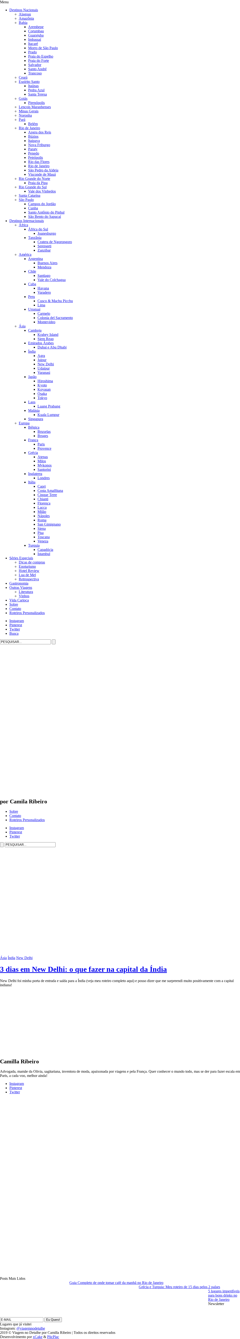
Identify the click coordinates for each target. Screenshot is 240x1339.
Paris (41, 444)
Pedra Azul (36, 90)
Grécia (33, 453)
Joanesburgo (47, 233)
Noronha (25, 115)
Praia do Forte (38, 61)
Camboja (34, 330)
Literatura (26, 592)
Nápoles (44, 516)
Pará (22, 120)
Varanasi (44, 373)
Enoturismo (27, 566)
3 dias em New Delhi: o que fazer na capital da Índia (83, 969)
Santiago (44, 276)
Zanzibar (44, 250)
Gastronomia (18, 583)
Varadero (44, 292)
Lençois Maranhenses (35, 107)
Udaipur (44, 368)
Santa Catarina (29, 195)
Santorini (44, 469)
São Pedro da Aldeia (43, 170)
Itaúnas (33, 86)
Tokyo (42, 398)
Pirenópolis (36, 103)
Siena (42, 528)
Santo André (37, 69)
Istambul (44, 554)
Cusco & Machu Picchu (55, 301)
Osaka (42, 394)
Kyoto (42, 385)
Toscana (44, 537)
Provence (44, 448)
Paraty (33, 149)
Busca (14, 633)
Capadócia (45, 550)
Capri (42, 486)
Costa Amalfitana (50, 491)
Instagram (16, 621)
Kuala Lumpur (48, 415)
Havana (43, 288)
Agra (41, 356)
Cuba (32, 284)
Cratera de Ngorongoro (55, 242)
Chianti (43, 499)
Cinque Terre (47, 495)
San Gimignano (49, 524)
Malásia (34, 410)
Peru (31, 297)
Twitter (14, 629)
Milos (42, 461)
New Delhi (46, 364)
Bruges (43, 436)
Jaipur (42, 360)
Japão (32, 377)
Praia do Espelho (40, 56)
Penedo (33, 153)
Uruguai (34, 309)
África (23, 225)
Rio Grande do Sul (33, 187)
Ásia (22, 326)
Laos (31, 402)
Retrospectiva (29, 579)
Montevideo (46, 322)
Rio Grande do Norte (34, 179)
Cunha (33, 208)
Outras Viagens (20, 588)
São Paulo (26, 200)
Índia (32, 351)
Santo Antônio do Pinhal (46, 212)
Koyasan (44, 389)
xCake (37, 1337)
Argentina (35, 259)
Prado (32, 52)
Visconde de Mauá (42, 174)
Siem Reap (46, 339)
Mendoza (44, 267)
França (33, 440)
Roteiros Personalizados (27, 613)
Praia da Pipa (38, 183)
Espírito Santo (29, 82)
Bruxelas (44, 432)
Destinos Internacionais (26, 221)
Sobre (13, 604)
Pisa (41, 533)
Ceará (23, 77)
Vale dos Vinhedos (42, 191)
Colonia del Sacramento (55, 318)
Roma (42, 520)
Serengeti (44, 246)
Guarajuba (36, 35)
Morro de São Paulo (43, 48)
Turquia (34, 545)
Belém (33, 124)
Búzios (33, 136)
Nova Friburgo (39, 145)
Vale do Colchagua (52, 280)
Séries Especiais (21, 558)
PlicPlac (53, 1337)
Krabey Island (48, 335)
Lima (41, 305)
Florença (44, 503)
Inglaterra (35, 474)
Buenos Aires (47, 263)
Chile (32, 271)
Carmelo (44, 313)
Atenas (43, 457)
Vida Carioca (19, 600)
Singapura (35, 419)
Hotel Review (29, 571)
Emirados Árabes (41, 343)
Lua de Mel (27, 575)
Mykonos (45, 465)
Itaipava (34, 141)
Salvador (34, 65)
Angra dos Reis (39, 132)
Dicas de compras (32, 562)
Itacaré (33, 44)
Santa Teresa (37, 94)
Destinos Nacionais (23, 10)
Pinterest (15, 625)
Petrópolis (35, 157)
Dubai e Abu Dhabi (52, 347)
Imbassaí (34, 39)
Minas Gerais (28, 111)
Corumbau (36, 31)
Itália (31, 482)
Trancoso (35, 73)
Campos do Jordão (42, 204)
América (25, 254)
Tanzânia (34, 238)
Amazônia (26, 18)
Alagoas (25, 14)
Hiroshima (45, 381)
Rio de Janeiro (29, 128)
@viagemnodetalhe (30, 1328)
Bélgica (33, 427)
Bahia (23, 23)
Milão (42, 512)
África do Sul (38, 229)
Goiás (23, 98)
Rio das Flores (38, 162)
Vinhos (24, 596)
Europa (24, 423)
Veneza (43, 541)
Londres (44, 478)
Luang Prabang (49, 406)
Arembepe (36, 27)
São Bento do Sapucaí (44, 217)
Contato (15, 609)
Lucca (42, 507)
